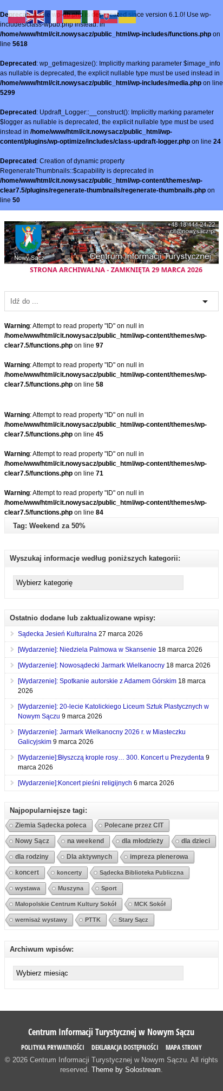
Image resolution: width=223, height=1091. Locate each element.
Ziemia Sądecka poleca (51, 825)
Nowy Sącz (32, 841)
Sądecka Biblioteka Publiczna (141, 872)
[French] (54, 16)
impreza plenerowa (159, 856)
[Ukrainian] (128, 16)
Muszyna (70, 888)
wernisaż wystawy (41, 919)
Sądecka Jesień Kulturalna (57, 634)
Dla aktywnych (89, 856)
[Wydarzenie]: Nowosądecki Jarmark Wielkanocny (91, 665)
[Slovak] (109, 16)
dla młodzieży (142, 840)
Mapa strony (184, 1047)
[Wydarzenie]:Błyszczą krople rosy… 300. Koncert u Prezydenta (111, 757)
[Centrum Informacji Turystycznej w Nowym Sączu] (111, 273)
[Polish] (17, 16)
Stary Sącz (133, 919)
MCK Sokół (150, 904)
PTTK (93, 919)
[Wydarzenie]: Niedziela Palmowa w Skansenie (87, 649)
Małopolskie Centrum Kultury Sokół (65, 904)
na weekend (85, 841)
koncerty (69, 872)
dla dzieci (195, 840)
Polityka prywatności (52, 1047)
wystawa (27, 888)
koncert (27, 872)
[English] (36, 16)
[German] (72, 16)
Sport (109, 888)
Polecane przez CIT (133, 825)
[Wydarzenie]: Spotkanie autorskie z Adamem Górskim (97, 681)
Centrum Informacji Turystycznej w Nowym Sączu (111, 1032)
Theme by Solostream (126, 1070)
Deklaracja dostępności (125, 1047)
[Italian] (91, 16)
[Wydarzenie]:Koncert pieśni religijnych (75, 783)
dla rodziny (32, 856)
